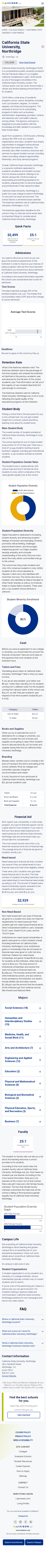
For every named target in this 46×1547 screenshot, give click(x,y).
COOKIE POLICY (23, 1432)
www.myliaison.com (23, 1530)
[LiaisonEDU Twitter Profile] (15, 1521)
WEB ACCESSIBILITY (23, 1440)
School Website (9, 1376)
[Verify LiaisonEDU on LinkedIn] (30, 1521)
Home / (5, 30)
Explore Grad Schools (14, 1542)
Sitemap (23, 1476)
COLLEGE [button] (9, 62)
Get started (24, 1415)
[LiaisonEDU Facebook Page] (25, 1521)
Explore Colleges (34, 1542)
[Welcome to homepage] (23, 1526)
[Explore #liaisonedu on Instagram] (20, 1521)
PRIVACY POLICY (23, 1436)
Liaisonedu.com (23, 1498)
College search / (17, 30)
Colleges (23, 1451)
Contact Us (23, 1487)
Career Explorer (23, 1466)
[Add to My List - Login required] (43, 47)
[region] (23, 715)
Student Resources (23, 1461)
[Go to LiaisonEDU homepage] (12, 3)
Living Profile (23, 1503)
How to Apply (23, 1471)
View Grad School (27, 62)
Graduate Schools (23, 1456)
